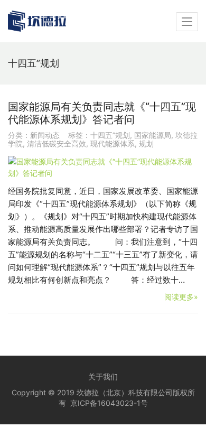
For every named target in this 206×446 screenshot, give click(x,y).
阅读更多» (181, 296)
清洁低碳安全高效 (56, 143)
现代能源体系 (112, 143)
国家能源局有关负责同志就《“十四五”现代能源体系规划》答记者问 (102, 113)
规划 (146, 143)
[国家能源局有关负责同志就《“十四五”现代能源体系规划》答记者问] (103, 168)
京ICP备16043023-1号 (109, 402)
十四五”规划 (110, 135)
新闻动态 (45, 135)
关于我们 (103, 376)
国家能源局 (152, 135)
